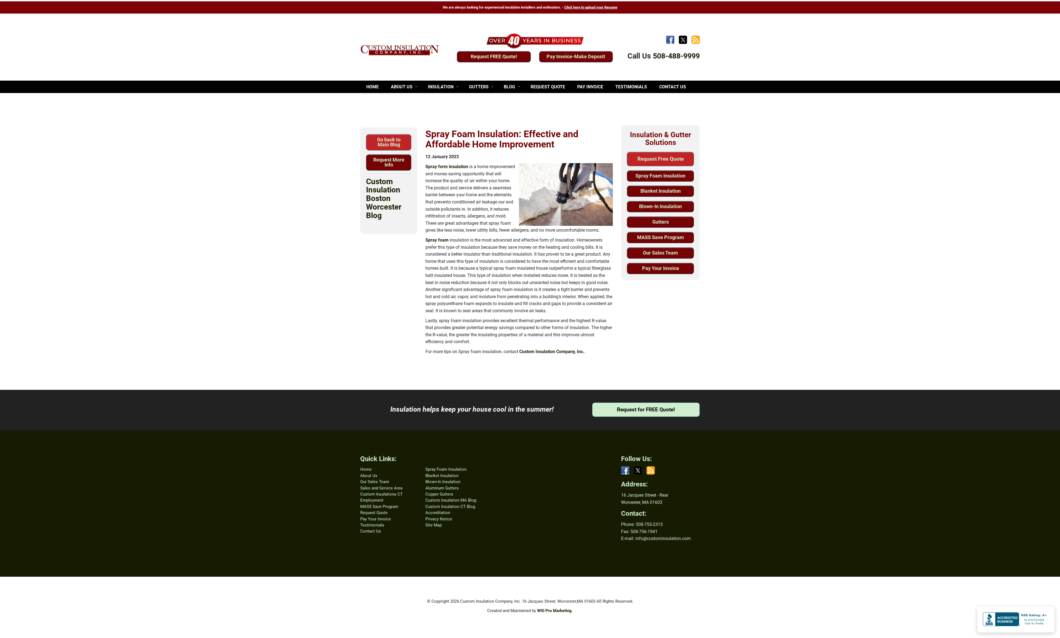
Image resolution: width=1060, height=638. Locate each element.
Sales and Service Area (381, 488)
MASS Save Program (660, 237)
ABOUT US (401, 86)
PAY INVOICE (590, 86)
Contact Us (370, 531)
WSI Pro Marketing (554, 610)
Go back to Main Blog (389, 142)
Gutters (660, 222)
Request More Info (388, 162)
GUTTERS (479, 86)
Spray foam (437, 240)
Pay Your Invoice (660, 268)
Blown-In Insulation (660, 206)
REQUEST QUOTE (548, 86)
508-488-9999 (676, 56)
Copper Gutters (439, 494)
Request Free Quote (660, 159)
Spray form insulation (446, 166)
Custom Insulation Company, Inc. (551, 351)
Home (366, 469)
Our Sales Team (660, 253)
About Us (368, 475)
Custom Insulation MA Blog (450, 500)
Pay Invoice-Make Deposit (576, 56)
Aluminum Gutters (442, 488)
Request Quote (374, 512)
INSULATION (441, 86)
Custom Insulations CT (381, 494)
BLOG (509, 86)
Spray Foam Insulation (660, 176)
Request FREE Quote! (494, 56)
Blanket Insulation (660, 191)
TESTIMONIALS (631, 86)
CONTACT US (672, 86)
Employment (371, 500)
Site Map (433, 525)
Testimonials (372, 525)
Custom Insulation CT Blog (450, 506)
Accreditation (437, 512)
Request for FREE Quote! (646, 409)
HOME (372, 86)
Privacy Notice (438, 519)
